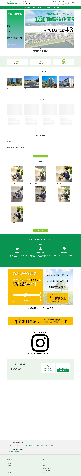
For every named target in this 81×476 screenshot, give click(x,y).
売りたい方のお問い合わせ (47, 470)
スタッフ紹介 (44, 463)
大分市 (8, 445)
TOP (23, 7)
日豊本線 (12, 451)
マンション (9, 470)
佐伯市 (18, 445)
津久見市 (26, 445)
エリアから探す (40, 63)
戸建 (7, 468)
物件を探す (27, 7)
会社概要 (43, 465)
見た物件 (67, 3)
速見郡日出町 (51, 445)
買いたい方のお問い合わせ (47, 468)
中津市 (15, 445)
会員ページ (49, 7)
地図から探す (17, 63)
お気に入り (72, 3)
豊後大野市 (43, 445)
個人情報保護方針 (45, 466)
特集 (34, 7)
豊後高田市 (31, 445)
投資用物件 (9, 472)
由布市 (47, 445)
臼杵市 (22, 445)
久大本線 (8, 451)
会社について (41, 7)
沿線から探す (64, 63)
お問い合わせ (63, 370)
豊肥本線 (17, 451)
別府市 (11, 445)
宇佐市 (38, 445)
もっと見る (40, 156)
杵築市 (35, 445)
